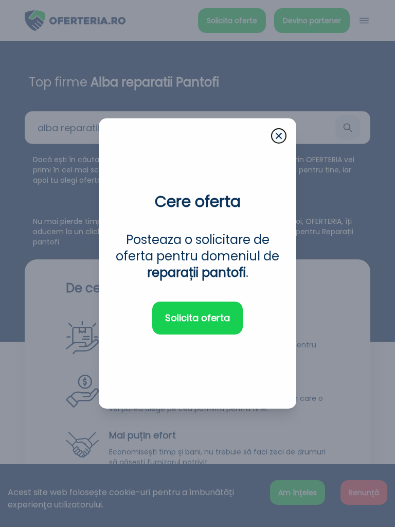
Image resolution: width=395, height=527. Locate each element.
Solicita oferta (197, 317)
